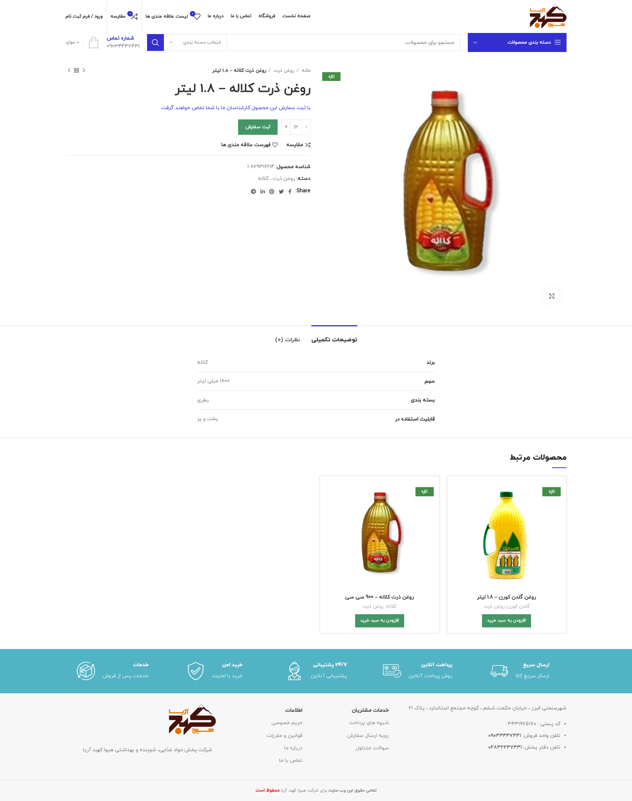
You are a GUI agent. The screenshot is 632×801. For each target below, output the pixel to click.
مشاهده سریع (458, 510)
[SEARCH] (155, 42)
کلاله (263, 178)
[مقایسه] (458, 493)
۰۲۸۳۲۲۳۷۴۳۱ (505, 747)
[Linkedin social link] (262, 191)
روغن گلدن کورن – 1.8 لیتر (506, 597)
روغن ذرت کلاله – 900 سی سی (379, 597)
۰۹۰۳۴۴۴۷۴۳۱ (504, 735)
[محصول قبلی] (83, 70)
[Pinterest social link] (271, 191)
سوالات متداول (372, 748)
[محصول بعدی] (69, 70)
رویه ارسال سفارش (368, 735)
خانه (305, 70)
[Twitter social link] (281, 191)
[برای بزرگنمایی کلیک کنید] (552, 296)
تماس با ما (290, 760)
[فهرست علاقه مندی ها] (458, 526)
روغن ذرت (283, 70)
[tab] (334, 336)
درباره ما (293, 748)
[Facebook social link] (290, 191)
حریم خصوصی (286, 722)
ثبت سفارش (257, 127)
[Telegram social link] (253, 191)
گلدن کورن (518, 606)
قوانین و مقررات (284, 735)
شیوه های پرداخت (369, 722)
